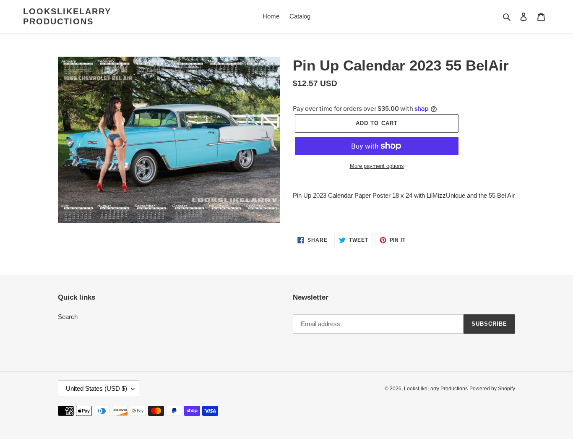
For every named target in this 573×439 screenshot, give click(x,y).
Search (68, 316)
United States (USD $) (96, 388)
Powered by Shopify (492, 389)
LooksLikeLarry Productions (67, 16)
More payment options (377, 166)
